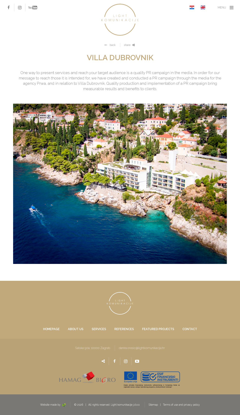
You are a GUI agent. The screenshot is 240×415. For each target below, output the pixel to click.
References (124, 329)
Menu (222, 7)
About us (75, 329)
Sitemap (153, 404)
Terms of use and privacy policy (181, 404)
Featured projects (158, 329)
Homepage (51, 329)
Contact (189, 329)
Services (99, 329)
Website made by (50, 404)
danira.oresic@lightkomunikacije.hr (142, 348)
